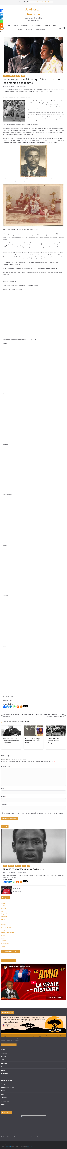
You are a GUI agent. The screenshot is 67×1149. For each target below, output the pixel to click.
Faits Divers (24, 26)
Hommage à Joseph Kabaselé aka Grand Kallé (32, 740)
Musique (47, 26)
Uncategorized (5, 943)
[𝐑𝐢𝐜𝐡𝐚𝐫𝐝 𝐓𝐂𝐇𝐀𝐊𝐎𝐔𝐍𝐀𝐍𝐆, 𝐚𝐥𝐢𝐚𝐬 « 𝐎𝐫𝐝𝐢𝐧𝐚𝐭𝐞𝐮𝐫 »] (33, 846)
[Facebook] (4, 706)
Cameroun (18, 865)
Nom (3, 789)
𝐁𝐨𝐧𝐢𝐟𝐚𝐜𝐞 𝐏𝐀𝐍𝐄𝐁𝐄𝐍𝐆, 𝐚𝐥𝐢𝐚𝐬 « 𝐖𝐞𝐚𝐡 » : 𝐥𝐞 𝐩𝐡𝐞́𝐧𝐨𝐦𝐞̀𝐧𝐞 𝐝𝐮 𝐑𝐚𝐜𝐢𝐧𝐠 (42, 2)
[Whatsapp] (14, 706)
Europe (3, 919)
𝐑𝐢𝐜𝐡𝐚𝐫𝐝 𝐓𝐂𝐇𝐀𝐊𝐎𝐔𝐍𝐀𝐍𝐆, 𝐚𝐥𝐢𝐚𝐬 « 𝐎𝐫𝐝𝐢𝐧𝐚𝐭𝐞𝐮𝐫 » (23, 869)
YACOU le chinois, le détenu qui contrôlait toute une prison (18, 715)
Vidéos (20, 30)
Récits (9, 26)
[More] (21, 706)
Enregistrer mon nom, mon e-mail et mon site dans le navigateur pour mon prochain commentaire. (34, 813)
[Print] (18, 706)
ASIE (2, 911)
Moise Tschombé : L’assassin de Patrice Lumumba (11, 740)
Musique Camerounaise (7, 932)
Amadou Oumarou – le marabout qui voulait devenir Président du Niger (50, 715)
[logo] (33, 1016)
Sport (54, 26)
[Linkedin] (10, 706)
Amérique (4, 906)
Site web (4, 804)
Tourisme (3, 940)
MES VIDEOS (28, 30)
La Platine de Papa (36, 26)
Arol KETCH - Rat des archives (19, 86)
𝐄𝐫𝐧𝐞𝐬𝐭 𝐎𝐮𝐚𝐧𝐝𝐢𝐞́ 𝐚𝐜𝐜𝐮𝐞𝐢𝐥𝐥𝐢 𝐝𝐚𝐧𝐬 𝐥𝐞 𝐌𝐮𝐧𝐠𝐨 (53, 740)
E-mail (3, 796)
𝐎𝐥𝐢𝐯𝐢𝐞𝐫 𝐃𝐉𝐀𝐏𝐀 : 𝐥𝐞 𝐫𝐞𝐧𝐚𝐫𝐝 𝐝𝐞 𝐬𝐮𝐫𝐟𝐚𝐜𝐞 (22, 889)
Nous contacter (39, 30)
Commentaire (6, 766)
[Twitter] (7, 706)
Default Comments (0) (7, 759)
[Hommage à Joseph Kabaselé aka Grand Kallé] (33, 727)
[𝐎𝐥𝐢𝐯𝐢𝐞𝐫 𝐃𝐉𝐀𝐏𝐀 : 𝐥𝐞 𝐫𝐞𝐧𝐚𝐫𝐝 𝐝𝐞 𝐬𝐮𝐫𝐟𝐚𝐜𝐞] (6, 890)
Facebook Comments (20, 759)
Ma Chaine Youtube (8, 960)
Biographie (11, 865)
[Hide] (0, 31)
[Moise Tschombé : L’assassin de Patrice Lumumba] (11, 727)
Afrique (5, 75)
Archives (3, 908)
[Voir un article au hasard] (64, 28)
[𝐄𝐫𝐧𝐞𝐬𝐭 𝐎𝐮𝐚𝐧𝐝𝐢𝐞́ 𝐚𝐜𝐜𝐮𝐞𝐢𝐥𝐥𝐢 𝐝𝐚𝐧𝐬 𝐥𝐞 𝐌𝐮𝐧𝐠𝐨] (56, 727)
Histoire (15, 26)
